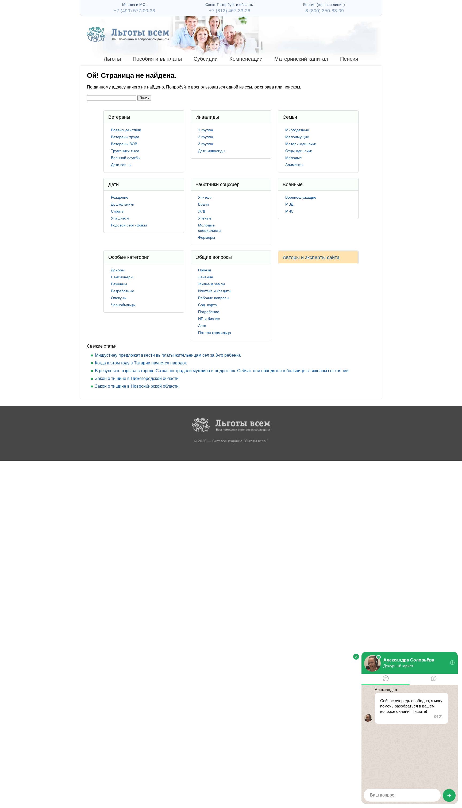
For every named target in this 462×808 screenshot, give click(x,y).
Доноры (118, 270)
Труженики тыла (125, 151)
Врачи (203, 204)
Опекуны (118, 298)
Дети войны (121, 165)
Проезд (204, 270)
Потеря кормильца (214, 332)
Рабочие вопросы (213, 298)
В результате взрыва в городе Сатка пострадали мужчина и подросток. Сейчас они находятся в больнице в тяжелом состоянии (222, 370)
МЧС (289, 211)
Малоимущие (297, 137)
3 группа (205, 144)
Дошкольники (122, 204)
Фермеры (206, 237)
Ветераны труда (125, 137)
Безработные (122, 291)
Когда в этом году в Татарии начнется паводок (141, 363)
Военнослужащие (300, 197)
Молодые (293, 158)
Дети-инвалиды (211, 151)
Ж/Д (201, 211)
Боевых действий (126, 130)
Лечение (205, 277)
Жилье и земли (211, 284)
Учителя (205, 197)
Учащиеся (120, 218)
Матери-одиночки (300, 144)
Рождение (119, 197)
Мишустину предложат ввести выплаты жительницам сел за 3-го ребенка (168, 355)
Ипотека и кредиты (214, 291)
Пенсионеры (122, 277)
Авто (202, 326)
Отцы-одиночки (298, 151)
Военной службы (125, 158)
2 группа (205, 137)
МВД (289, 204)
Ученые (204, 218)
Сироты (117, 211)
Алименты (294, 165)
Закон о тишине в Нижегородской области (137, 378)
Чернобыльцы (123, 305)
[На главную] (128, 34)
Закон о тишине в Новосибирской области (137, 386)
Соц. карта (207, 305)
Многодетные (297, 130)
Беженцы (119, 284)
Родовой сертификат (129, 225)
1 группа (205, 130)
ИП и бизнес (209, 319)
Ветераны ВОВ (124, 144)
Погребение (208, 312)
